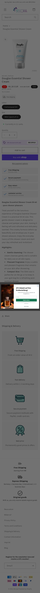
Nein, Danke (26, 306)
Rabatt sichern (26, 300)
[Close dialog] (38, 285)
